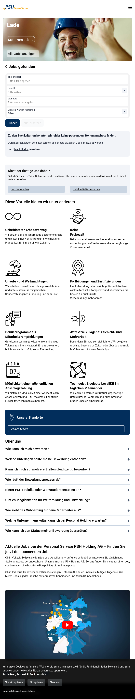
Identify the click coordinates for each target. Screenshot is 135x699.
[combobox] (32, 81)
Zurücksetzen (32, 123)
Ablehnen (55, 682)
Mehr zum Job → (20, 40)
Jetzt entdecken (20, 428)
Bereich (11, 88)
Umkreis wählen (21, 110)
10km (11, 113)
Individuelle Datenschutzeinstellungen (19, 691)
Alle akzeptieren (14, 682)
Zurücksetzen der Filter (28, 142)
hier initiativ (21, 149)
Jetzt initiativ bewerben (86, 189)
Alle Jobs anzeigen (23, 54)
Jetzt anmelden (20, 189)
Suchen (12, 123)
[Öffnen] (124, 90)
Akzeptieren (36, 682)
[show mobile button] (130, 7)
